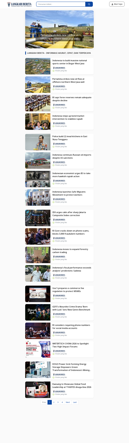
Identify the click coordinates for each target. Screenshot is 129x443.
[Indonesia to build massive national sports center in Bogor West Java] (37, 66)
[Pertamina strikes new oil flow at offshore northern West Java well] (37, 84)
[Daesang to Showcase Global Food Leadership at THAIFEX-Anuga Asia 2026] (37, 390)
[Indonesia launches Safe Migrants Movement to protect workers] (37, 197)
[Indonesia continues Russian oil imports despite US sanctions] (37, 160)
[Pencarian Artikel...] (89, 4)
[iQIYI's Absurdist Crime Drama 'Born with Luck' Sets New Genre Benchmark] (37, 312)
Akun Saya (117, 4)
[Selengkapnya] (59, 68)
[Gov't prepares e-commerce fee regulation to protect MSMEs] (37, 294)
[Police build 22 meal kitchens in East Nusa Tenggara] (37, 142)
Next (68, 402)
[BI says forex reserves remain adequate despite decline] (37, 103)
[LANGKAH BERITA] (16, 4)
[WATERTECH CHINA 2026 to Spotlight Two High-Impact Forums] (37, 349)
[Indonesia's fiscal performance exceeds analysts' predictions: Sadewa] (37, 273)
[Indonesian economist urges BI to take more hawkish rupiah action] (37, 179)
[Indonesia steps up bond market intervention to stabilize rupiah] (37, 121)
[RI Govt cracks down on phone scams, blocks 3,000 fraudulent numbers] (37, 236)
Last (75, 402)
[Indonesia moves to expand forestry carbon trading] (37, 255)
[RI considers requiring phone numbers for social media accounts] (37, 331)
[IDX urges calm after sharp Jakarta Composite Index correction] (37, 218)
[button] (30, 29)
